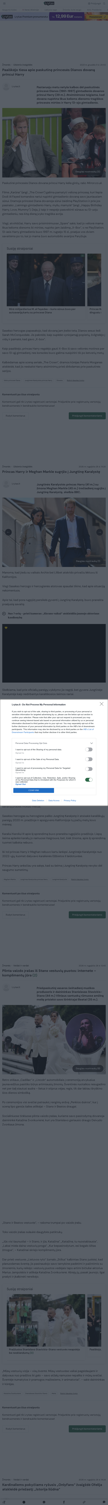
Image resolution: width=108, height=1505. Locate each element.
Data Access (54, 800)
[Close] (102, 704)
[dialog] (54, 752)
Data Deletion (38, 800)
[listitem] (54, 743)
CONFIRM (34, 790)
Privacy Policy (70, 800)
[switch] (89, 749)
